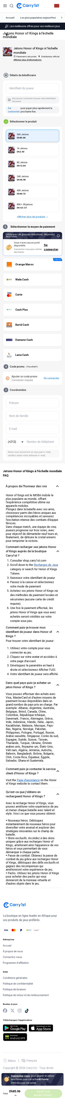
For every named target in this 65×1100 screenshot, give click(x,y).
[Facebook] (5, 1010)
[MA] (56, 6)
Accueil (10, 17)
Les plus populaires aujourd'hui (38, 17)
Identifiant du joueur (21, 88)
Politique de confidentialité (18, 983)
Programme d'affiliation (16, 962)
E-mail (13, 428)
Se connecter (14, 110)
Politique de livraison (14, 989)
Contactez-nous (12, 957)
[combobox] (16, 442)
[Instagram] (19, 1010)
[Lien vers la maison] (27, 6)
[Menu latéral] (5, 6)
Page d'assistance (28, 780)
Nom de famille (18, 416)
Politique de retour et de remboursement (26, 995)
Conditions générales (15, 977)
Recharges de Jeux (46, 565)
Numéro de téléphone (40, 441)
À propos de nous (13, 951)
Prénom (14, 403)
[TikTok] (27, 1011)
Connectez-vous (20, 1076)
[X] (12, 1010)
